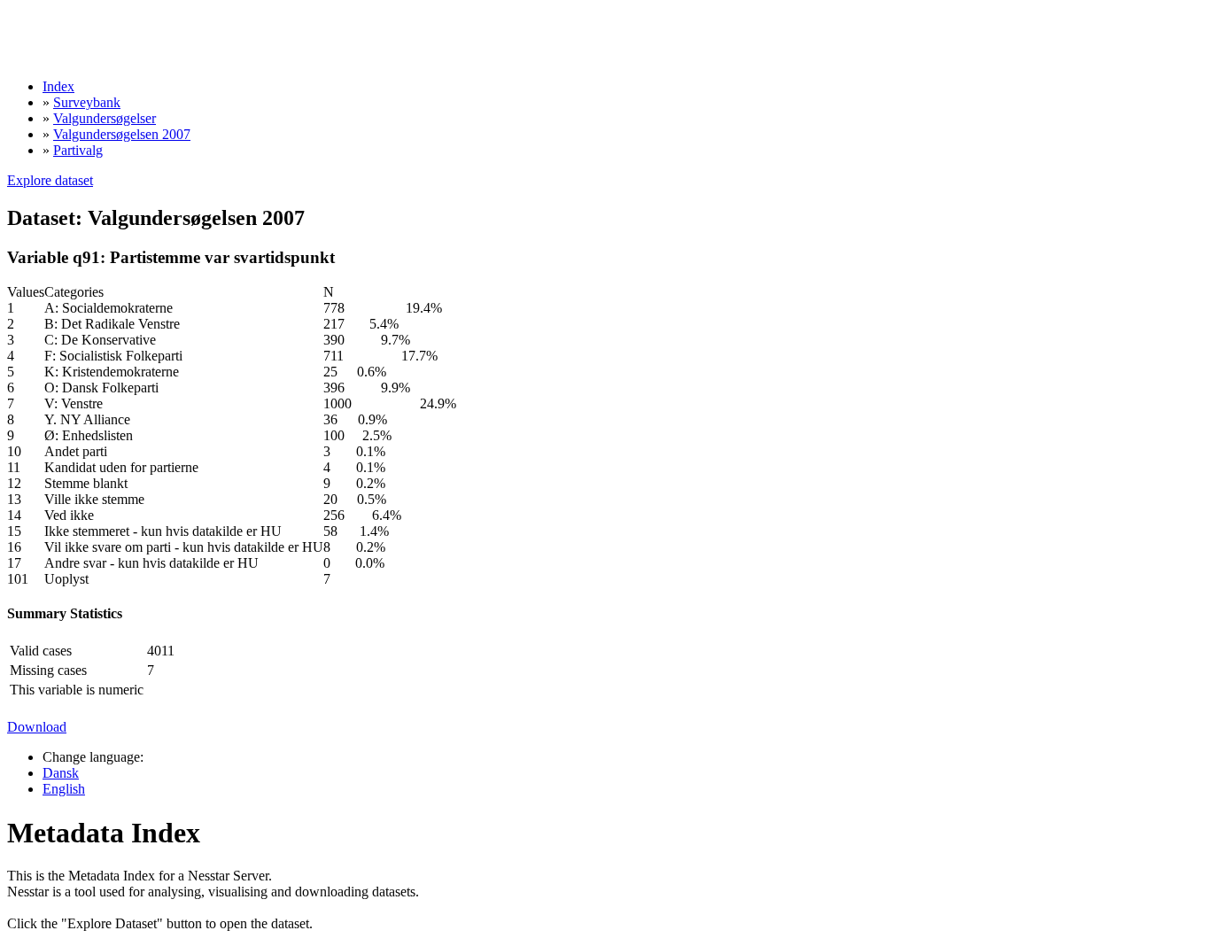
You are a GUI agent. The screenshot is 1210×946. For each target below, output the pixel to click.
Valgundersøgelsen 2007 (121, 134)
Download (36, 726)
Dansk (61, 772)
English (64, 788)
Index (58, 86)
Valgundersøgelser (104, 118)
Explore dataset (50, 180)
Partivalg (78, 150)
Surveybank (86, 102)
